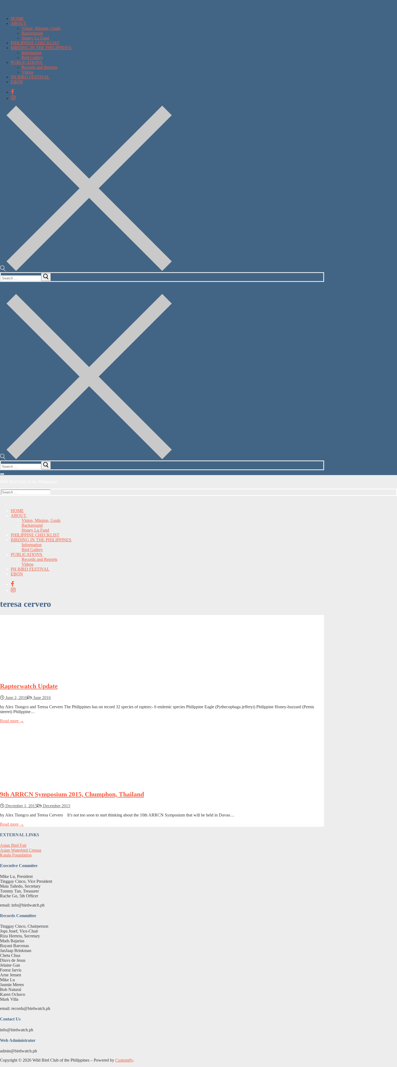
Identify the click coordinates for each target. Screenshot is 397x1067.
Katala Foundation (16, 855)
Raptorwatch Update (29, 686)
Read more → (12, 721)
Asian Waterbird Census (20, 850)
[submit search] (46, 277)
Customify (124, 1060)
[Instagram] (13, 98)
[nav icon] (2, 474)
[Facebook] (12, 92)
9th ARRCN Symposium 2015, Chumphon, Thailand (72, 794)
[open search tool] (86, 269)
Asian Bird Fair (13, 845)
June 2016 (41, 697)
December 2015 (56, 805)
